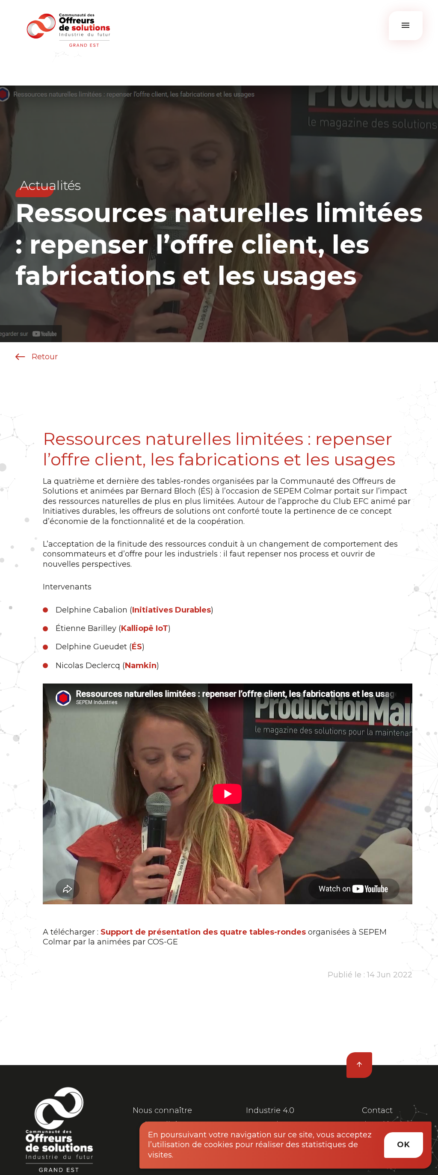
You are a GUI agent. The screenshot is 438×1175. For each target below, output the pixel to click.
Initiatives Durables (171, 610)
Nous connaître (162, 1110)
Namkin (141, 665)
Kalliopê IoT (144, 628)
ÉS (137, 646)
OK (403, 1144)
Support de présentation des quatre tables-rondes (203, 932)
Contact (377, 1110)
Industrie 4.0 (270, 1110)
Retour (44, 356)
